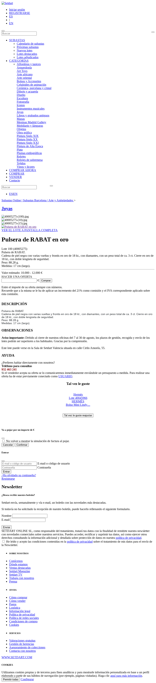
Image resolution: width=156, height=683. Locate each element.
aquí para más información (126, 675)
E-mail (6, 519)
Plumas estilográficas (29, 153)
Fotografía (23, 101)
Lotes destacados (27, 53)
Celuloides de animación (31, 84)
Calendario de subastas (30, 43)
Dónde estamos (18, 564)
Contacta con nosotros (22, 650)
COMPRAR (16, 173)
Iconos (21, 105)
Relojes (21, 156)
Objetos (21, 129)
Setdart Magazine (19, 571)
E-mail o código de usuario (53, 463)
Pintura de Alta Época (30, 146)
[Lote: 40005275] (19, 226)
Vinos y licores (26, 166)
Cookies (14, 624)
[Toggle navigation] (3, 30)
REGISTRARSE (19, 13)
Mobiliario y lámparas (30, 125)
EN (11, 23)
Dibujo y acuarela (27, 91)
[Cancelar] (3, 438)
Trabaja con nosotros (21, 578)
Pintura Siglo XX (27, 139)
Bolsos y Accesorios (29, 81)
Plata (20, 149)
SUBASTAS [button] (17, 40)
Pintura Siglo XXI (28, 142)
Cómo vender (17, 600)
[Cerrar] (3, 460)
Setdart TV (15, 574)
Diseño (21, 95)
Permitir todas (10, 679)
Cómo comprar (18, 597)
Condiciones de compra (23, 621)
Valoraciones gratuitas (22, 640)
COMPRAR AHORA (22, 170)
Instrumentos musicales (31, 108)
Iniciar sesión (17, 9)
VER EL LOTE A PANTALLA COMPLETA (30, 230)
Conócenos (16, 561)
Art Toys (22, 71)
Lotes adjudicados (27, 57)
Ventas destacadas (20, 567)
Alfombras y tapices (29, 64)
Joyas (20, 112)
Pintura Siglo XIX (28, 136)
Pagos (12, 604)
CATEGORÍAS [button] (19, 60)
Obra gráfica (24, 132)
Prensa (13, 581)
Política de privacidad (22, 614)
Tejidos (21, 163)
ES (11, 16)
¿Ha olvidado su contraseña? (19, 475)
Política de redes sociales (24, 618)
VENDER (15, 177)
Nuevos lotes (24, 50)
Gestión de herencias (21, 644)
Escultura (22, 98)
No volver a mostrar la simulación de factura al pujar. (37, 441)
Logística (14, 607)
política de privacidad (128, 537)
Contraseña (44, 467)
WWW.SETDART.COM (17, 657)
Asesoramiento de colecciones (27, 647)
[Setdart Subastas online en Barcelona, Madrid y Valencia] (7, 3)
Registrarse (8, 478)
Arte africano (25, 74)
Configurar (27, 679)
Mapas (21, 118)
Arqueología (24, 67)
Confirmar (22, 444)
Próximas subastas (28, 47)
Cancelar (8, 444)
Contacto (14, 180)
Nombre (6, 515)
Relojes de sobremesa (30, 159)
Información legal (19, 611)
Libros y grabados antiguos (33, 115)
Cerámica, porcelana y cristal (34, 88)
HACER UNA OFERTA (17, 276)
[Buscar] (152, 32)
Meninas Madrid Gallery (31, 122)
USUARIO (65, 376)
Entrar (6, 471)
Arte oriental (24, 77)
